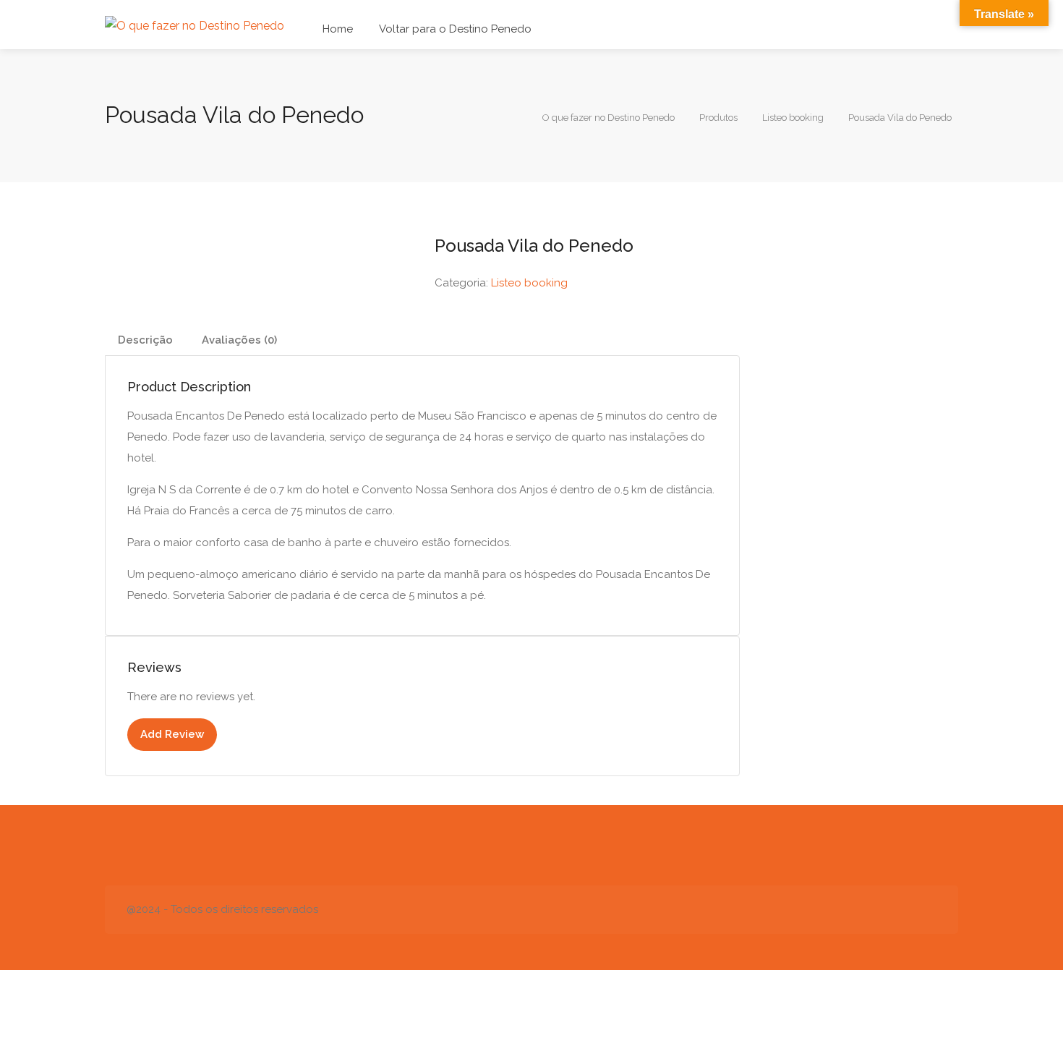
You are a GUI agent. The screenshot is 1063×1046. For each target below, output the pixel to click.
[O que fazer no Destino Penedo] (194, 25)
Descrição (145, 339)
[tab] (145, 340)
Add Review (172, 734)
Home (338, 28)
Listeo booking (529, 282)
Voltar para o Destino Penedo (455, 28)
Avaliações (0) (239, 339)
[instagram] (927, 910)
